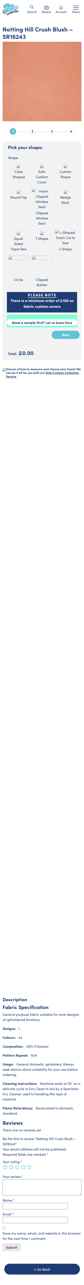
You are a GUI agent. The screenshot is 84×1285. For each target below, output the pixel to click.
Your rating (12, 1161)
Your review (13, 1176)
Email (8, 1214)
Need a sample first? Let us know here (42, 322)
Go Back (43, 1269)
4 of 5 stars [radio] (23, 1167)
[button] (32, 7)
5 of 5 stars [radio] (29, 1167)
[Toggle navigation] (76, 8)
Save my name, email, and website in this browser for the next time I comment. (42, 1236)
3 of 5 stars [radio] (17, 1167)
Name (9, 1200)
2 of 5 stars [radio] (11, 1167)
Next (65, 334)
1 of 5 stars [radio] (5, 1167)
